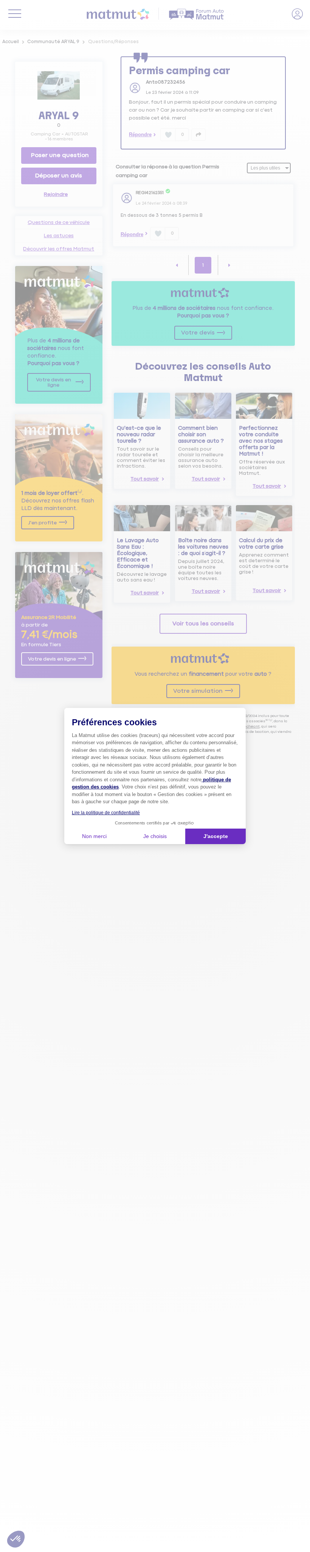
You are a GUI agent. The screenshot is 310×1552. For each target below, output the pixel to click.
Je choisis (155, 836)
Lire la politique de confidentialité (106, 812)
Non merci (94, 836)
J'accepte (215, 836)
